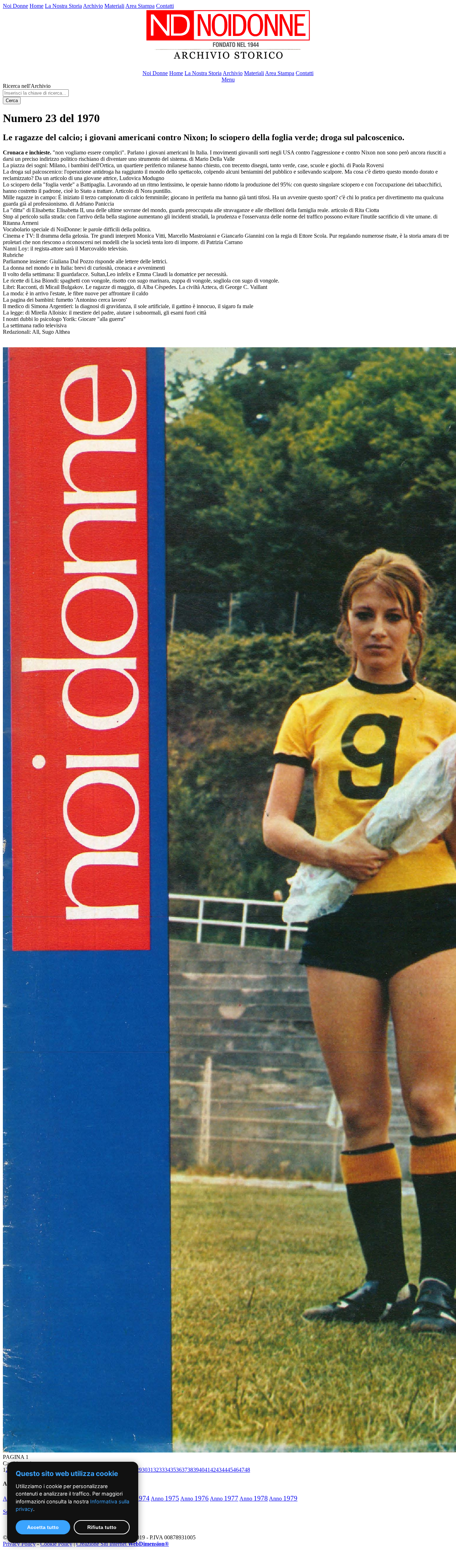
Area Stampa (140, 6)
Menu (228, 80)
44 (224, 1470)
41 (207, 1470)
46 (236, 1470)
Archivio (93, 6)
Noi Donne (15, 6)
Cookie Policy (56, 1544)
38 (190, 1470)
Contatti (165, 6)
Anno (165, 1499)
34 (167, 1470)
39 (196, 1470)
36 (179, 1470)
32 (156, 1470)
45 (230, 1470)
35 (173, 1470)
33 (162, 1470)
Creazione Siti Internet (122, 1544)
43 (219, 1470)
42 (213, 1470)
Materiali (114, 6)
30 (144, 1470)
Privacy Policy (19, 1544)
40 (201, 1470)
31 (150, 1470)
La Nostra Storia (63, 6)
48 (247, 1470)
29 (139, 1470)
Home (36, 6)
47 (241, 1470)
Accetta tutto (43, 1527)
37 (184, 1470)
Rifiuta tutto (101, 1527)
